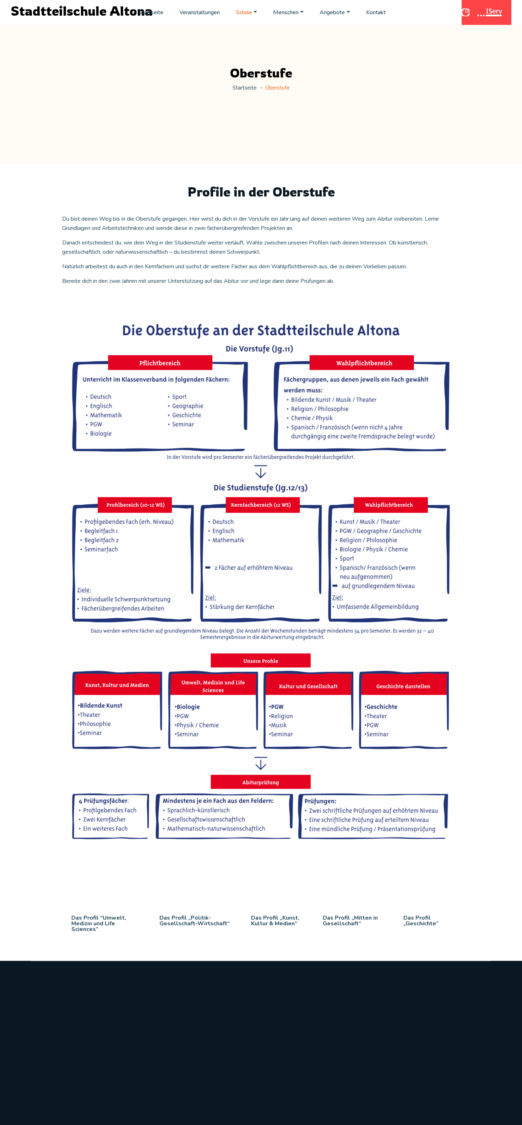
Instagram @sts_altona (419, 1018)
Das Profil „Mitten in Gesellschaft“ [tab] (350, 920)
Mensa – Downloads (294, 1035)
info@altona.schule (63, 1072)
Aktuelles (162, 1018)
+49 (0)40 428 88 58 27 (69, 1056)
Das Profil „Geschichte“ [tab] (421, 920)
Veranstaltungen (199, 12)
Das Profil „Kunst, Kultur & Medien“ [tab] (275, 920)
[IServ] (490, 12)
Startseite (150, 12)
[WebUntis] (467, 12)
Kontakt (376, 12)
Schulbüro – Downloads (300, 1018)
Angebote (332, 12)
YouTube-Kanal (410, 1035)
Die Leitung (164, 1051)
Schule (244, 12)
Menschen (286, 12)
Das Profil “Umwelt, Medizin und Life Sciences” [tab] (98, 923)
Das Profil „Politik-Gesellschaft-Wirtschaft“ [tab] (194, 920)
